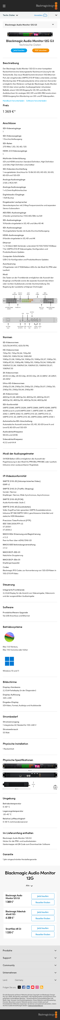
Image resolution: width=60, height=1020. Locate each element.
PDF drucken (41, 50)
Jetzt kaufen (19, 50)
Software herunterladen (36, 100)
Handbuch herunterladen (13, 100)
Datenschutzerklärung (35, 1006)
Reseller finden (43, 902)
